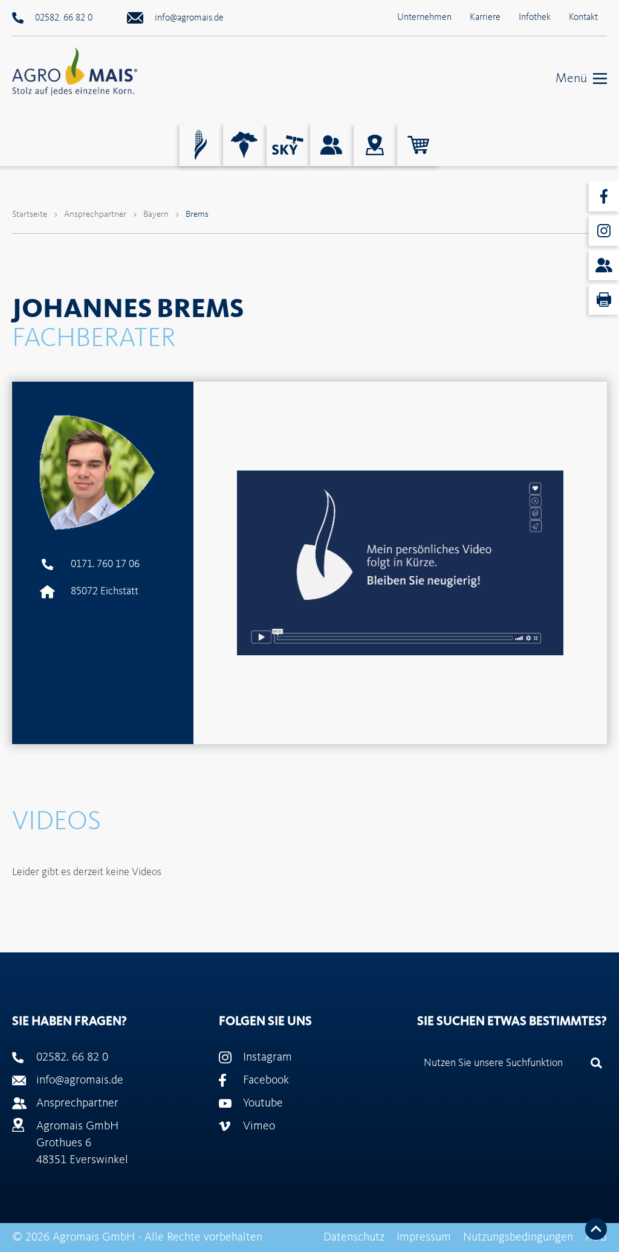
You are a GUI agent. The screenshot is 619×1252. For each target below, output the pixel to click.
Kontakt (583, 17)
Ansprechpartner (95, 214)
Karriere (485, 17)
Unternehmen (424, 17)
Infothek (535, 17)
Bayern (156, 214)
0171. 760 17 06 (105, 564)
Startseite (29, 214)
